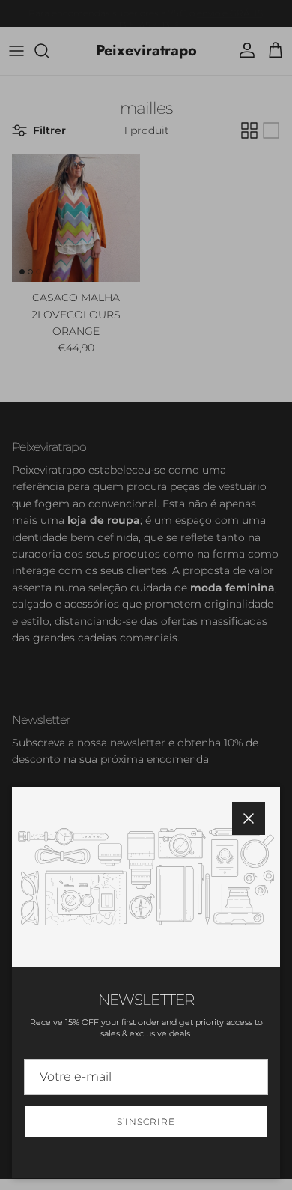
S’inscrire (146, 1121)
